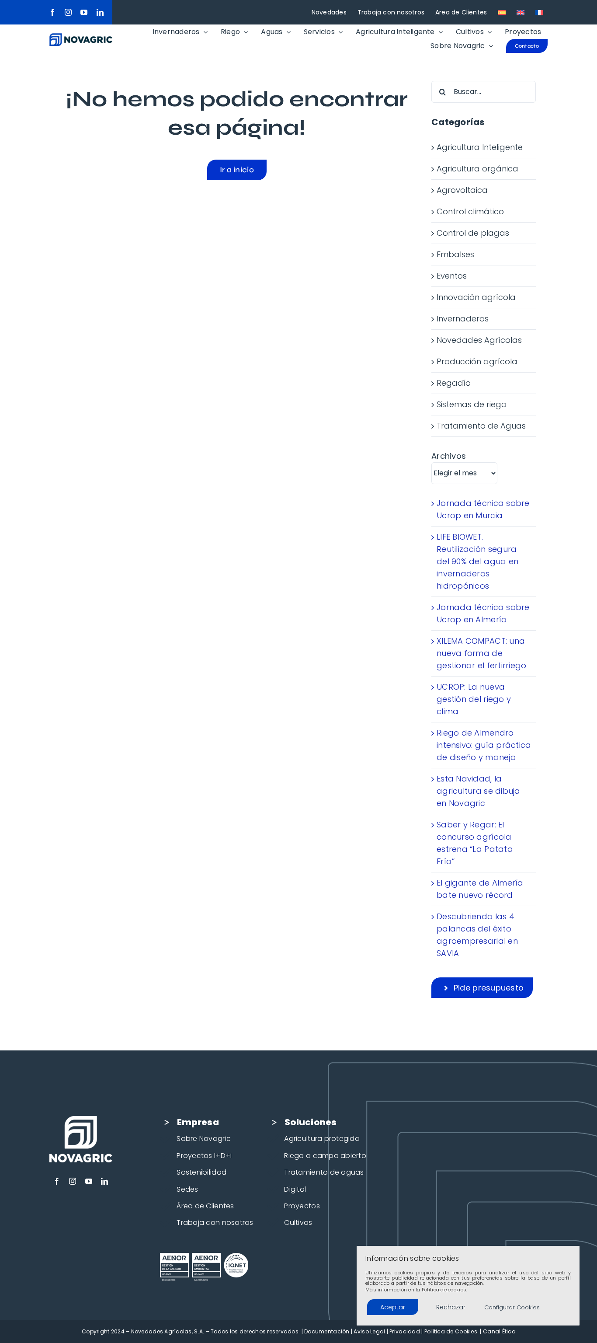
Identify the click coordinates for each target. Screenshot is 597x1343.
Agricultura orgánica (477, 168)
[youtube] (83, 12)
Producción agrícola (477, 361)
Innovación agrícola (476, 297)
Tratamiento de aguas (324, 1172)
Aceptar (392, 1307)
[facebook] (52, 12)
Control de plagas (473, 232)
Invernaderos (463, 318)
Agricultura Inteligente (480, 147)
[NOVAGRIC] (80, 36)
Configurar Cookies (512, 1307)
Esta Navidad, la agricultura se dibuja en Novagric (479, 791)
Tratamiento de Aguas (481, 425)
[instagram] (68, 12)
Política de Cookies (450, 1331)
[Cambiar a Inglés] (520, 12)
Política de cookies (444, 1289)
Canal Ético (499, 1331)
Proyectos (301, 1206)
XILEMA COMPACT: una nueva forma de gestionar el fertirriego (481, 653)
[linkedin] (100, 12)
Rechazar (450, 1307)
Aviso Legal (369, 1331)
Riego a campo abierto (325, 1156)
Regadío (454, 382)
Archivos (448, 455)
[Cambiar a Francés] (539, 12)
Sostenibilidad (201, 1172)
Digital (295, 1189)
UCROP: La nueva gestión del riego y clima (474, 699)
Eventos (452, 275)
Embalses (455, 254)
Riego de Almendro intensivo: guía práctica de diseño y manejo (484, 745)
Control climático (470, 211)
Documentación (327, 1331)
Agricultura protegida (322, 1139)
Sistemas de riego (472, 404)
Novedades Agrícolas (479, 340)
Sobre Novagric (204, 1139)
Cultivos (298, 1222)
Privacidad (404, 1331)
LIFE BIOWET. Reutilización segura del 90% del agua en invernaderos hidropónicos (477, 561)
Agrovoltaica (462, 190)
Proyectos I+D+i (204, 1156)
